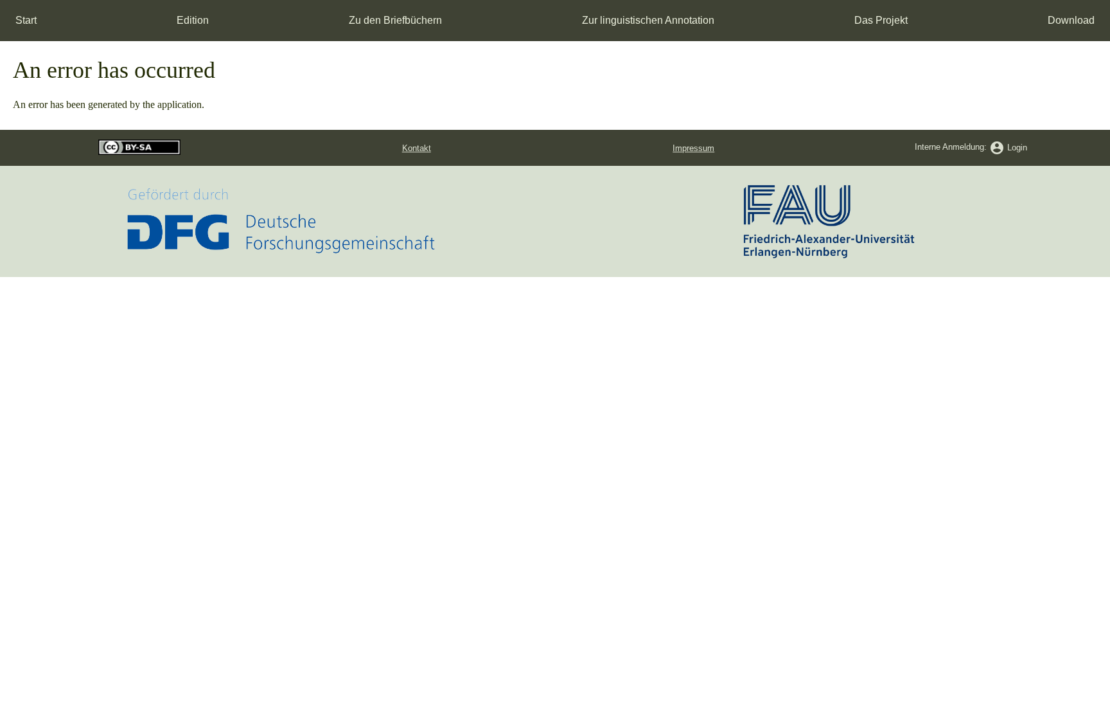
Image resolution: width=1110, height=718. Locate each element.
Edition (193, 20)
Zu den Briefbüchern (395, 20)
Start (26, 20)
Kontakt (416, 148)
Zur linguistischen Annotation (648, 20)
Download (1071, 20)
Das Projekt (881, 20)
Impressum (693, 148)
